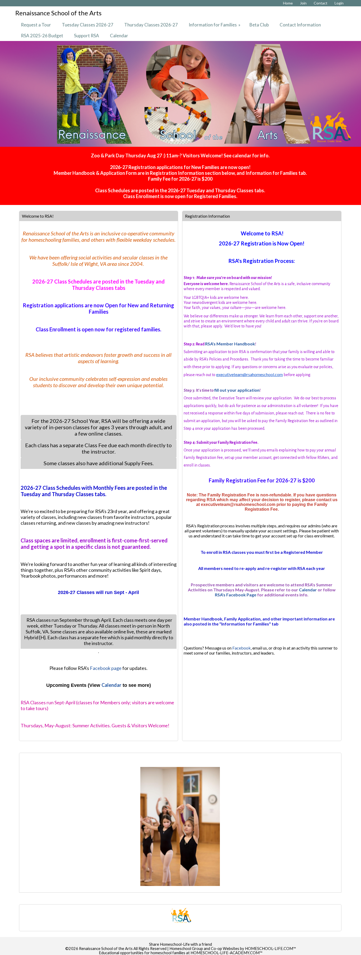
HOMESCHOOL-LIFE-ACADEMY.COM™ (226, 953)
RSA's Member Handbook (230, 343)
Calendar (119, 35)
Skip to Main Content (180, 940)
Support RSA (86, 35)
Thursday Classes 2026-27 (151, 25)
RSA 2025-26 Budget (42, 35)
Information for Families (215, 25)
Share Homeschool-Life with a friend (180, 944)
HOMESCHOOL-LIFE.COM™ (270, 948)
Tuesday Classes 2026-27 (87, 25)
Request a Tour (36, 25)
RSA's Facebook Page (235, 594)
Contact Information (300, 25)
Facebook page (106, 668)
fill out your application (237, 389)
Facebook (241, 647)
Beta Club (259, 25)
